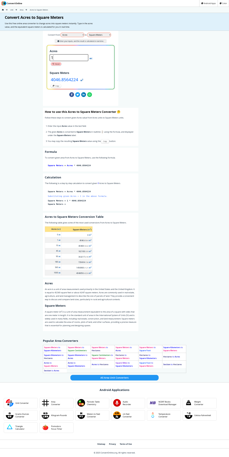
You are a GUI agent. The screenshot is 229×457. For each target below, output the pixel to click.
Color (224, 3)
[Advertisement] (138, 67)
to (52, 349)
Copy (57, 86)
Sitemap (101, 444)
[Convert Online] (3, 10)
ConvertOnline (14, 3)
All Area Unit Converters (114, 377)
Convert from (54, 35)
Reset (57, 64)
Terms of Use (126, 444)
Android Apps (210, 3)
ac (91, 58)
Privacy (112, 444)
